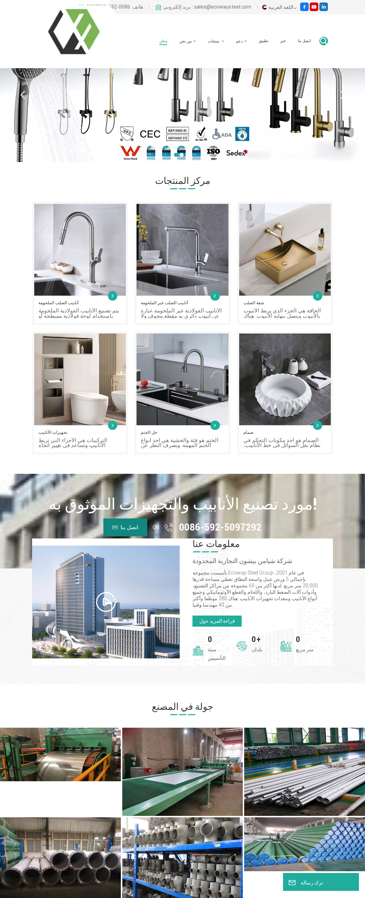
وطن (163, 41)
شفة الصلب (253, 302)
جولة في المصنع (182, 706)
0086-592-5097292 (220, 527)
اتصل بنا (304, 41)
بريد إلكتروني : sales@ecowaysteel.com (207, 7)
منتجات (214, 41)
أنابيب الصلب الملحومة (58, 302)
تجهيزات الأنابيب (52, 432)
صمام (248, 432)
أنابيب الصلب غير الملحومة (164, 302)
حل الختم (149, 432)
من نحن (185, 41)
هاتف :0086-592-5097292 (115, 7)
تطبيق (263, 41)
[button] (176, 155)
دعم (239, 41)
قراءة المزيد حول (217, 621)
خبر (283, 41)
